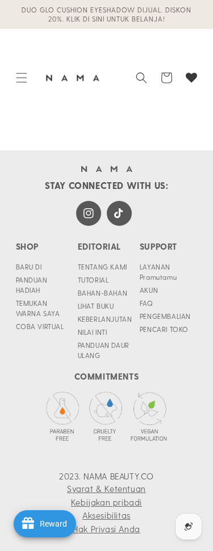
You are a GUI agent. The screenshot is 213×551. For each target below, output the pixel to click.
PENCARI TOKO (164, 329)
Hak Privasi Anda (106, 529)
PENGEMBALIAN (165, 316)
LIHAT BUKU (96, 306)
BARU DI (29, 267)
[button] (21, 77)
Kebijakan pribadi (106, 502)
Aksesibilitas (106, 515)
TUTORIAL (93, 280)
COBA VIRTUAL (40, 326)
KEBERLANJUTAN (105, 319)
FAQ (146, 303)
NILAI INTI (92, 332)
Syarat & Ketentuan (106, 488)
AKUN (149, 290)
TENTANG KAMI (102, 267)
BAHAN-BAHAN (103, 293)
